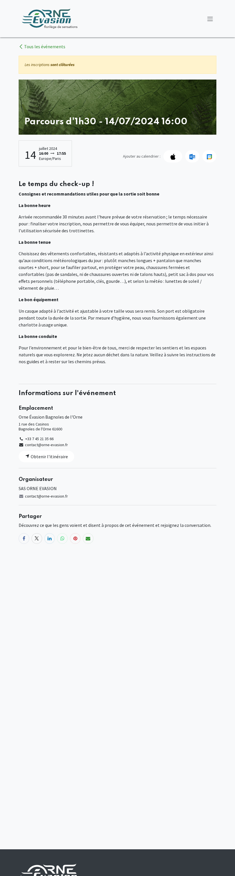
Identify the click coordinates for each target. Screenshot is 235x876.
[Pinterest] (75, 538)
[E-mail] (88, 538)
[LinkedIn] (49, 538)
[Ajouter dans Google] (209, 156)
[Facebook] (24, 538)
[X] (37, 538)
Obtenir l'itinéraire (49, 456)
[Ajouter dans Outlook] (192, 156)
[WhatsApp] (62, 538)
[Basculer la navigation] (210, 18)
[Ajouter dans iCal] (172, 156)
